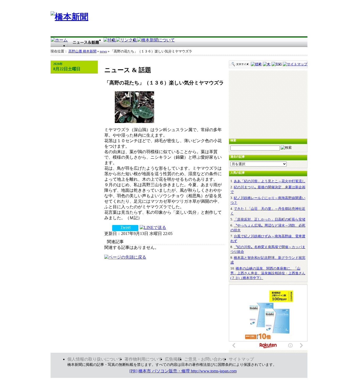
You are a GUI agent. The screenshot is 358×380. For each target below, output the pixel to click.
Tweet (125, 227)
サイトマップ (241, 359)
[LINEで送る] (153, 227)
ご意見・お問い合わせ (205, 359)
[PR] (133, 371)
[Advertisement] (212, 19)
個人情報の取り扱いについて (94, 359)
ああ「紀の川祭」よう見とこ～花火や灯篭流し (269, 181)
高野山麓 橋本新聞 (82, 51)
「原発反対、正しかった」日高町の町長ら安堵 (269, 219)
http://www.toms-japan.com (214, 371)
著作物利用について (143, 359)
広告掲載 (173, 359)
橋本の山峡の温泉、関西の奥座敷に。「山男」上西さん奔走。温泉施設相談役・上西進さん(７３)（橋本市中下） (267, 273)
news (103, 51)
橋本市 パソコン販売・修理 (164, 371)
